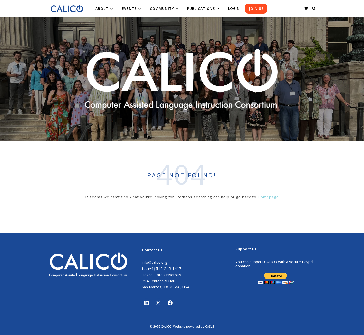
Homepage (268, 196)
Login (234, 8)
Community (162, 8)
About (102, 8)
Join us (256, 8)
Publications (201, 8)
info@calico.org (154, 262)
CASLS (209, 326)
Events (129, 8)
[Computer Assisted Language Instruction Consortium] (66, 9)
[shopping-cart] (306, 8)
